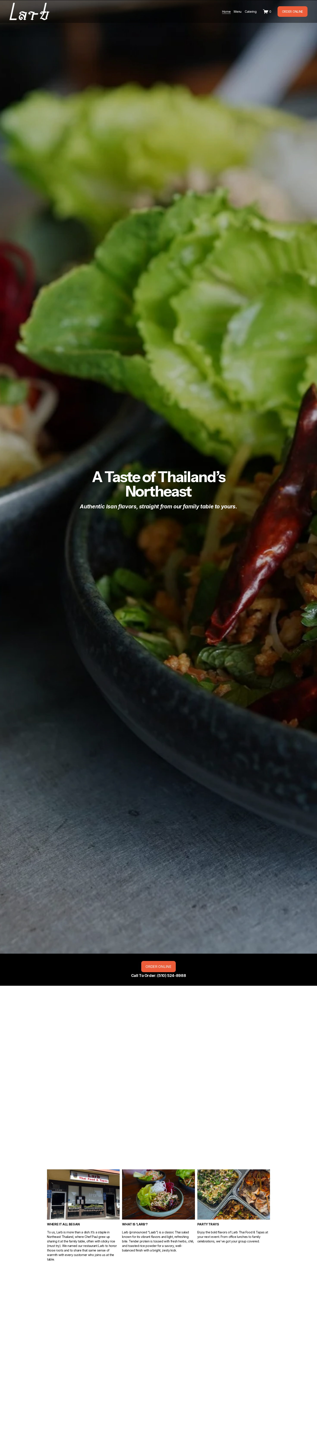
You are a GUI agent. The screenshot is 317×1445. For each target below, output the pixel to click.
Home (226, 11)
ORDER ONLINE (292, 11)
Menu (238, 11)
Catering (251, 11)
